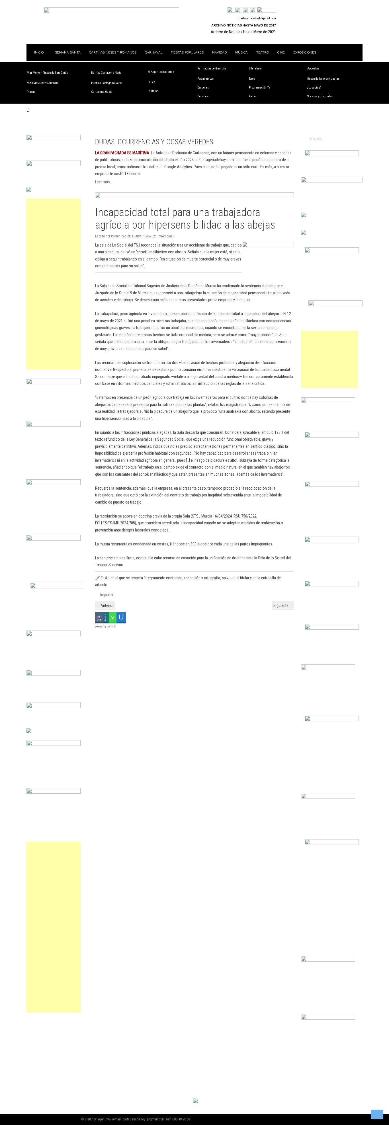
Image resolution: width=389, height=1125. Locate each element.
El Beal (152, 82)
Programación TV (259, 87)
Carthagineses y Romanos (112, 52)
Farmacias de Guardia (211, 68)
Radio (252, 96)
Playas (31, 92)
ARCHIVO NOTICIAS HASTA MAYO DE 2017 (243, 25)
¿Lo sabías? (314, 87)
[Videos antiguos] (253, 10)
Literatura (255, 68)
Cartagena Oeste (101, 92)
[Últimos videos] (246, 10)
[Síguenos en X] (238, 10)
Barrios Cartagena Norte (106, 73)
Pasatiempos (205, 79)
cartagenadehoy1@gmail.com (257, 18)
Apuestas (313, 68)
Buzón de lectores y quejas (323, 79)
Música (241, 52)
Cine (281, 52)
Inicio (38, 52)
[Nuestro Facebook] (231, 10)
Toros (252, 79)
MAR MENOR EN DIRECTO (42, 83)
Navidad (219, 52)
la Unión (153, 91)
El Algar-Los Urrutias (161, 72)
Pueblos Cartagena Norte (106, 83)
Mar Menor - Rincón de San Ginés (47, 73)
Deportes (202, 96)
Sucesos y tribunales (320, 96)
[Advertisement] (53, 284)
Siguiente (281, 605)
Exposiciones (304, 52)
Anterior (107, 605)
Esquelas (203, 87)
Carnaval (153, 52)
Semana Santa (68, 52)
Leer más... (103, 182)
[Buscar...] (266, 10)
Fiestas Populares (187, 52)
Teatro (262, 52)
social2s (111, 626)
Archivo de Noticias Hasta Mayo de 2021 (243, 32)
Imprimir (106, 594)
